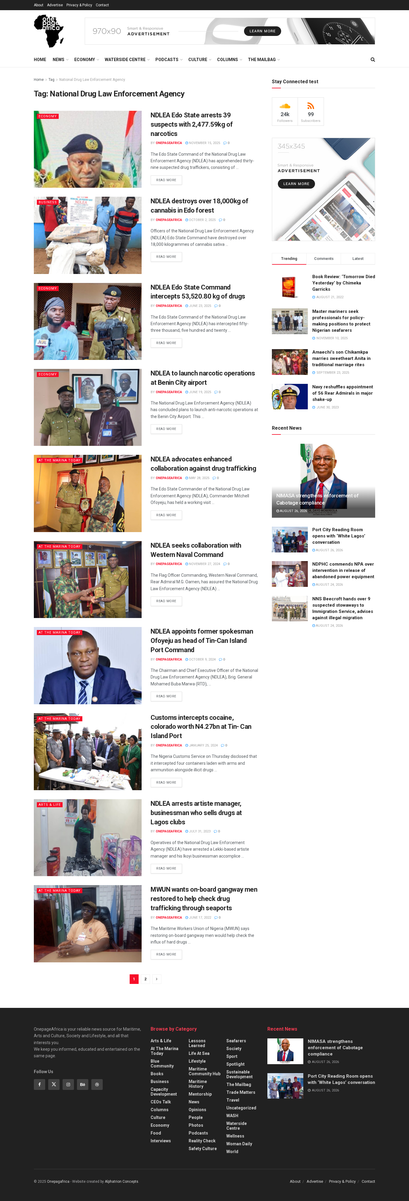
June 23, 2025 (199, 306)
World (232, 1151)
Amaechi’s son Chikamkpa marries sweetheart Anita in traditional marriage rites (341, 358)
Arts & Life (50, 805)
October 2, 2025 (202, 220)
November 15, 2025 (204, 143)
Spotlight (235, 1064)
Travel (232, 1100)
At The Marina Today (60, 460)
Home (40, 59)
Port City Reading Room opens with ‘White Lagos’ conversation (338, 536)
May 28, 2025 (198, 478)
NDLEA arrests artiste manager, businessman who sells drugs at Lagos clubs (196, 813)
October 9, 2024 (202, 659)
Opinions (197, 1109)
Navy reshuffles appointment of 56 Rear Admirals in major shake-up (342, 393)
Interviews (161, 1140)
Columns (227, 59)
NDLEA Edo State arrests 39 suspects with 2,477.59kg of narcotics (192, 124)
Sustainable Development (239, 1074)
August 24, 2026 (329, 585)
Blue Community (162, 1063)
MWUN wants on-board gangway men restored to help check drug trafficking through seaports (204, 899)
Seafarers (236, 1040)
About (38, 5)
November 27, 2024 (204, 564)
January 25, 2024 (203, 745)
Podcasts (166, 59)
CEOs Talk (161, 1101)
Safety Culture (203, 1148)
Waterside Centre (125, 59)
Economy (84, 59)
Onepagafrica (58, 1181)
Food (156, 1133)
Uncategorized (241, 1107)
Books (157, 1073)
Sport (231, 1056)
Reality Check (202, 1140)
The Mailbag (262, 59)
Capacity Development (164, 1092)
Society (233, 1048)
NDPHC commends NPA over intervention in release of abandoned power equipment (343, 570)
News (58, 59)
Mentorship (200, 1094)
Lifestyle (197, 1061)
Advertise (55, 5)
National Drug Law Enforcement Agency (92, 80)
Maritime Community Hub (204, 1071)
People (196, 1117)
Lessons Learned (197, 1043)
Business (48, 202)
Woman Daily (239, 1143)
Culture (197, 59)
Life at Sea (199, 1053)
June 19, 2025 (199, 392)
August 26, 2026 (293, 511)
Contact (102, 5)
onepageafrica (169, 143)
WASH (232, 1115)
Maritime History (198, 1084)
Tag (51, 80)
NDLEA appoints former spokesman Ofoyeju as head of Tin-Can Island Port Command (202, 641)
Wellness (235, 1136)
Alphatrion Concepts (121, 1181)
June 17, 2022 (199, 918)
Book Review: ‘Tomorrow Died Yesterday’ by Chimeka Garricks (343, 283)
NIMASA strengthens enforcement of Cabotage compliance (335, 1048)
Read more (166, 180)
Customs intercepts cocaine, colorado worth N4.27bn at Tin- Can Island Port (201, 727)
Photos (196, 1125)
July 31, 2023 (199, 831)
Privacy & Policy (79, 5)
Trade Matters (240, 1092)
